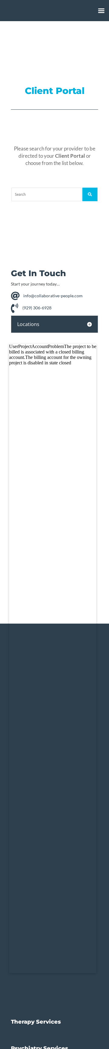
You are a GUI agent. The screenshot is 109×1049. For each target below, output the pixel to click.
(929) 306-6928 (36, 307)
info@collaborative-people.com (53, 295)
